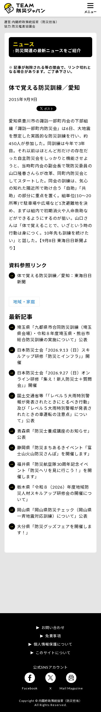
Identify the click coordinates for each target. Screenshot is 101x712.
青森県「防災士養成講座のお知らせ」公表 (54, 434)
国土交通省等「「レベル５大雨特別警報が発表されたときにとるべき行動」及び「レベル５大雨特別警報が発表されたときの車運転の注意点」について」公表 (54, 408)
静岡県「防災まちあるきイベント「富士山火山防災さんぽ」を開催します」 (54, 450)
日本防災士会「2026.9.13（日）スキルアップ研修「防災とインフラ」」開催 (53, 356)
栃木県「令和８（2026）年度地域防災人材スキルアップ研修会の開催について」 (54, 493)
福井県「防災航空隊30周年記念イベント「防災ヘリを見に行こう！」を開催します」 (54, 470)
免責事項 (53, 636)
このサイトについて (53, 653)
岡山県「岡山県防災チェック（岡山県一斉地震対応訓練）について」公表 (54, 512)
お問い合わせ (53, 628)
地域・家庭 (24, 301)
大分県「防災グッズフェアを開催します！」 (54, 529)
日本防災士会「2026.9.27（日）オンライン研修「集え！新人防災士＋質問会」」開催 (54, 379)
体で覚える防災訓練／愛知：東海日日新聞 (54, 278)
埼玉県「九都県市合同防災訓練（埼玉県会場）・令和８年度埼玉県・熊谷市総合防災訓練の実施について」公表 (54, 333)
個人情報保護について (53, 644)
